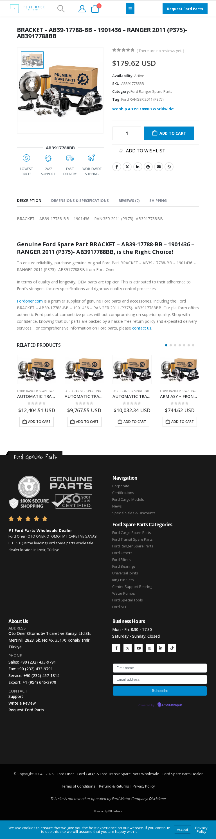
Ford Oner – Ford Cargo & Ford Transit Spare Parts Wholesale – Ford (114, 774)
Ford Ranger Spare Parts (151, 91)
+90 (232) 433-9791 (38, 662)
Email (158, 166)
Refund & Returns (114, 786)
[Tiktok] (172, 648)
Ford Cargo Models (128, 499)
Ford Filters (121, 559)
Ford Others (122, 553)
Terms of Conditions (78, 786)
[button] (61, 8)
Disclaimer (157, 798)
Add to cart (172, 133)
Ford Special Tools (127, 600)
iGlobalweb (115, 811)
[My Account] (82, 8)
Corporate (120, 486)
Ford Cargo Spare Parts (131, 532)
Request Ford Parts (26, 709)
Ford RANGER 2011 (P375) (142, 99)
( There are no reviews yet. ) (160, 50)
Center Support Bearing (132, 586)
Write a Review (22, 703)
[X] (127, 648)
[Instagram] (150, 648)
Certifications (123, 492)
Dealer (197, 774)
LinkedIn (137, 166)
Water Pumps (123, 593)
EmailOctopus (172, 705)
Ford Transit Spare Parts (132, 539)
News (117, 506)
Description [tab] (29, 200)
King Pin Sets (123, 580)
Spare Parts (181, 774)
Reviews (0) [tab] (129, 200)
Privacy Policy (144, 786)
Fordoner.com (30, 301)
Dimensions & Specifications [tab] (80, 200)
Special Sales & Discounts (134, 513)
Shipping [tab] (158, 200)
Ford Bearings (124, 566)
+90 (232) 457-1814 (41, 675)
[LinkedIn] (161, 648)
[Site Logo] (27, 8)
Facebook (116, 166)
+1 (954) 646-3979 (39, 682)
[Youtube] (138, 648)
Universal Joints (125, 573)
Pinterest (148, 166)
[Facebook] (116, 648)
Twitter (127, 166)
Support (15, 696)
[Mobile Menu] (130, 8)
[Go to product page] (36, 369)
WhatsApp (169, 166)
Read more (181, 421)
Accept (182, 829)
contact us (141, 328)
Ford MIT (119, 607)
